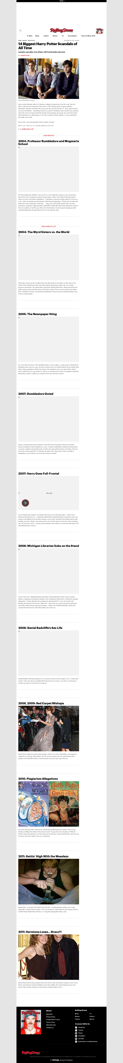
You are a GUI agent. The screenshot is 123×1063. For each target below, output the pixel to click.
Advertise (49, 1014)
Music (37, 36)
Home (19, 40)
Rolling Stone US (27, 129)
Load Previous (48, 135)
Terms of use (50, 1022)
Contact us (50, 1027)
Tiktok (80, 1033)
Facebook (81, 1027)
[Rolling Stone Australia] (61, 32)
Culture (46, 36)
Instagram (81, 1035)
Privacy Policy (50, 1017)
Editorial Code (51, 1025)
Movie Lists (31, 40)
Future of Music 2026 (88, 36)
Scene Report (72, 36)
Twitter (80, 1030)
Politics (92, 1016)
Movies (55, 36)
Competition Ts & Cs (53, 1019)
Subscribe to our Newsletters (88, 1041)
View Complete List (48, 226)
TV (63, 36)
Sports (92, 1019)
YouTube (81, 1038)
